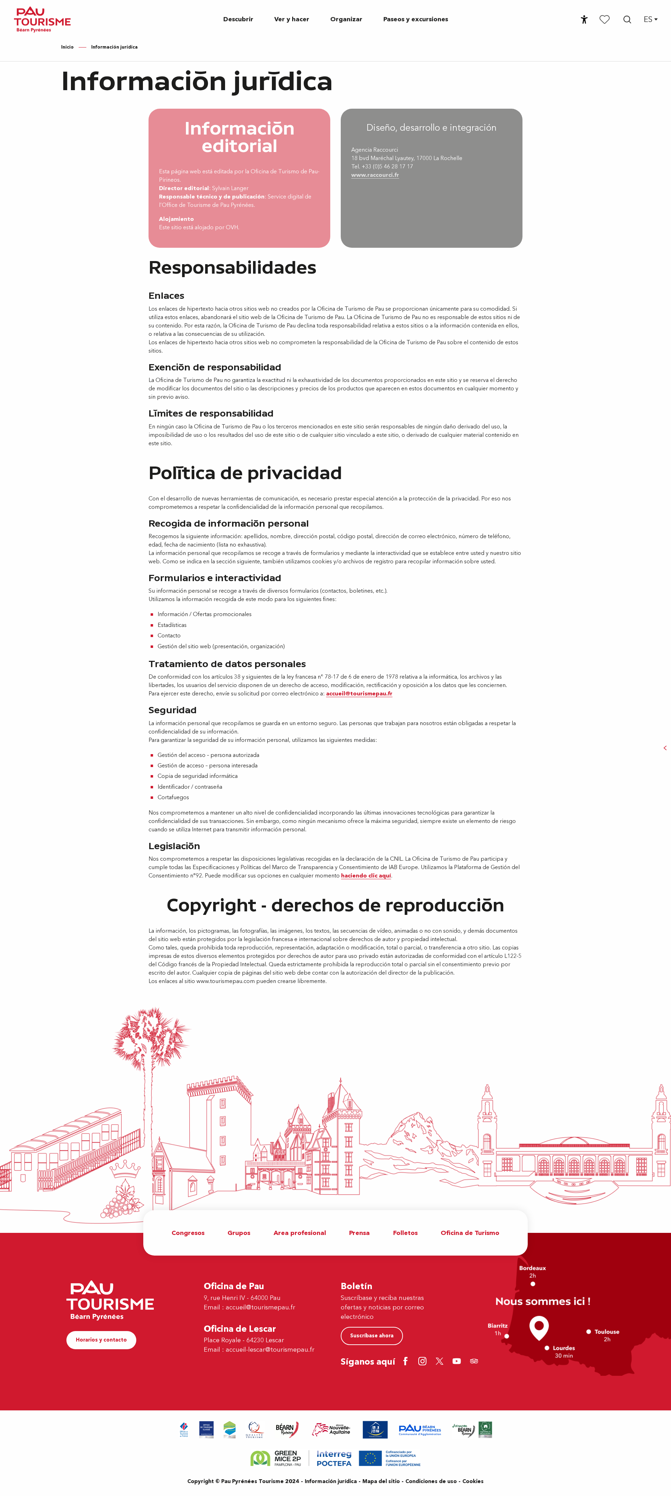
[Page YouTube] (458, 1362)
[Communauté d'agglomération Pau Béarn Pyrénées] (420, 1430)
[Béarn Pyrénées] (287, 1430)
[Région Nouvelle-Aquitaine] (331, 1430)
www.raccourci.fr (375, 175)
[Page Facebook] (407, 1362)
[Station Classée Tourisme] (230, 1429)
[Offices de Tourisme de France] (184, 1429)
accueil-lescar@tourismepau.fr (270, 1349)
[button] (627, 19)
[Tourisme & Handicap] (375, 1430)
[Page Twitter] (441, 1362)
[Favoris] (604, 19)
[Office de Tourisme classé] (206, 1429)
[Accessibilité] (584, 19)
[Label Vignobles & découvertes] (472, 1430)
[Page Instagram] (424, 1362)
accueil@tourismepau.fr (359, 694)
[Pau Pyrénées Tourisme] (42, 19)
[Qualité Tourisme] (255, 1429)
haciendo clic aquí (366, 876)
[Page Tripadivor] (475, 1362)
